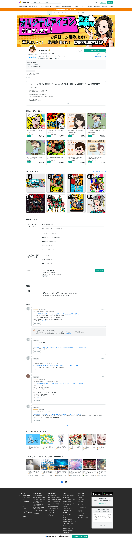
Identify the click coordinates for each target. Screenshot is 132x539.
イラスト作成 (47, 345)
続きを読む (44, 321)
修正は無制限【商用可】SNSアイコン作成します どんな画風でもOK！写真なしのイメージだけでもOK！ (58, 383)
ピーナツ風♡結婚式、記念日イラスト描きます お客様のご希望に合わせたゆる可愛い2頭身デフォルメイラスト (60, 314)
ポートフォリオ (65, 13)
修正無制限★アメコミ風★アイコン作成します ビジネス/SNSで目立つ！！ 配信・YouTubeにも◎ (57, 365)
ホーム (49, 13)
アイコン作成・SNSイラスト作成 (51, 363)
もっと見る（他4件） (47, 249)
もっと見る (66, 103)
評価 (83, 13)
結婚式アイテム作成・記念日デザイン (47, 311)
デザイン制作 (36, 311)
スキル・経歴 (75, 13)
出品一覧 (56, 13)
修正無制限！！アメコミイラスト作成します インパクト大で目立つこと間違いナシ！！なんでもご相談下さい (59, 347)
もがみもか (43, 50)
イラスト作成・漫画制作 (38, 345)
